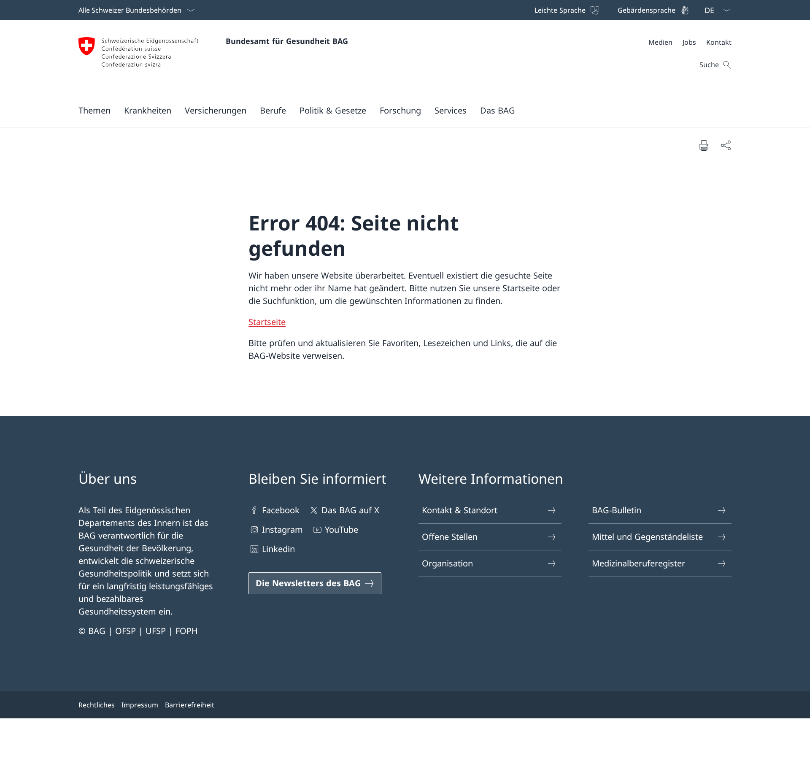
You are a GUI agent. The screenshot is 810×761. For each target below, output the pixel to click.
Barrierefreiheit (189, 705)
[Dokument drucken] (704, 145)
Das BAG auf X (350, 510)
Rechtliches (96, 705)
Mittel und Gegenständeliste (647, 536)
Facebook (281, 510)
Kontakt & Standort (459, 510)
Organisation (447, 563)
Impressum (140, 705)
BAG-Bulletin (616, 510)
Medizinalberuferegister (638, 563)
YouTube (341, 529)
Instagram (282, 529)
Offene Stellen (450, 536)
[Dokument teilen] (726, 145)
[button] (94, 110)
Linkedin (278, 549)
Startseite (267, 322)
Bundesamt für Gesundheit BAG (287, 41)
